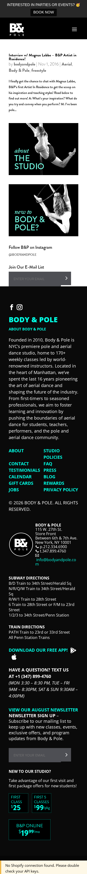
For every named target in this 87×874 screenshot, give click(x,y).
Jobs (14, 490)
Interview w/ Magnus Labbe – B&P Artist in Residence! (42, 57)
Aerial (67, 64)
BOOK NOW (43, 12)
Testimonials (24, 470)
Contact (19, 464)
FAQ (48, 464)
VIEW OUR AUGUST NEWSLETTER (43, 710)
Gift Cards (21, 483)
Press (50, 470)
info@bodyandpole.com (55, 562)
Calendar (20, 477)
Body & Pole (19, 70)
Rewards (54, 483)
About (16, 450)
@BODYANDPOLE (22, 254)
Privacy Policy (61, 490)
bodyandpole (24, 64)
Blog (49, 477)
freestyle (38, 70)
